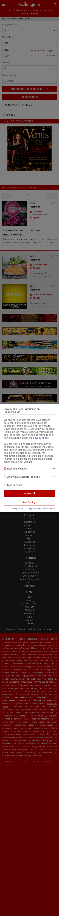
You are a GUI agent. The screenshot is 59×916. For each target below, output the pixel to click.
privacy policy (40, 437)
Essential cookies (17, 468)
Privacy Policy (17, 509)
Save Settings (29, 502)
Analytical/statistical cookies (23, 476)
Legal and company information (41, 509)
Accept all (29, 493)
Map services (14, 485)
